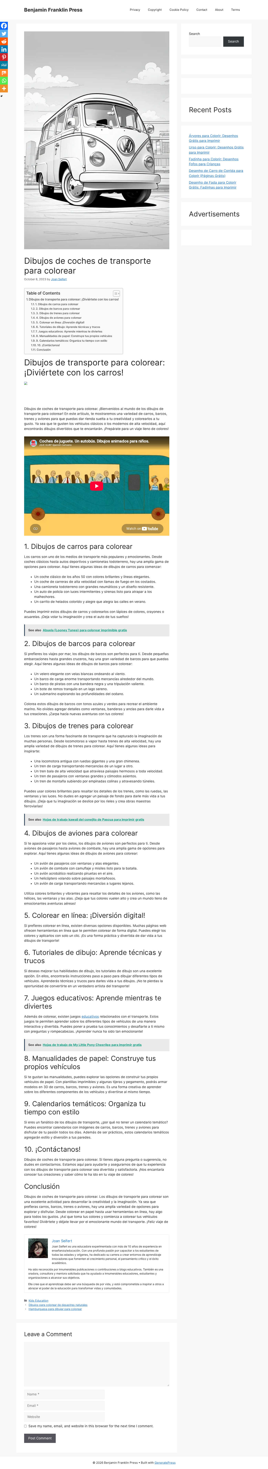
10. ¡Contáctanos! (48, 345)
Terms (235, 10)
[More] (4, 88)
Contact (201, 10)
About (219, 10)
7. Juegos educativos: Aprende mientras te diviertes (69, 331)
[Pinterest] (4, 57)
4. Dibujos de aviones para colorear (58, 317)
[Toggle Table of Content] (114, 293)
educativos (90, 1016)
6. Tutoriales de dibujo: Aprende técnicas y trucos (68, 326)
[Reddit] (4, 41)
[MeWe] (4, 65)
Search (194, 34)
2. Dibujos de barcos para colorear (58, 308)
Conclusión (44, 349)
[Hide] (1, 96)
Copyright (155, 10)
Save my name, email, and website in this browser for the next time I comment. (91, 1426)
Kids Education (38, 1300)
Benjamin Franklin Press (53, 10)
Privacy (135, 10)
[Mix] (4, 73)
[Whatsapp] (4, 81)
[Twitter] (4, 33)
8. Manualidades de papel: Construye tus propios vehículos (74, 336)
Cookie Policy (179, 10)
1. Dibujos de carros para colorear (56, 304)
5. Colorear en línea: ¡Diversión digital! (60, 322)
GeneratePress (165, 1462)
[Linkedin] (4, 49)
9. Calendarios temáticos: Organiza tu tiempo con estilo (71, 340)
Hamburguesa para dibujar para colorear (55, 1309)
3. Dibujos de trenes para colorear (58, 313)
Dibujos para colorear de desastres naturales (58, 1305)
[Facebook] (4, 26)
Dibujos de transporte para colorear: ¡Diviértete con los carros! (74, 299)
